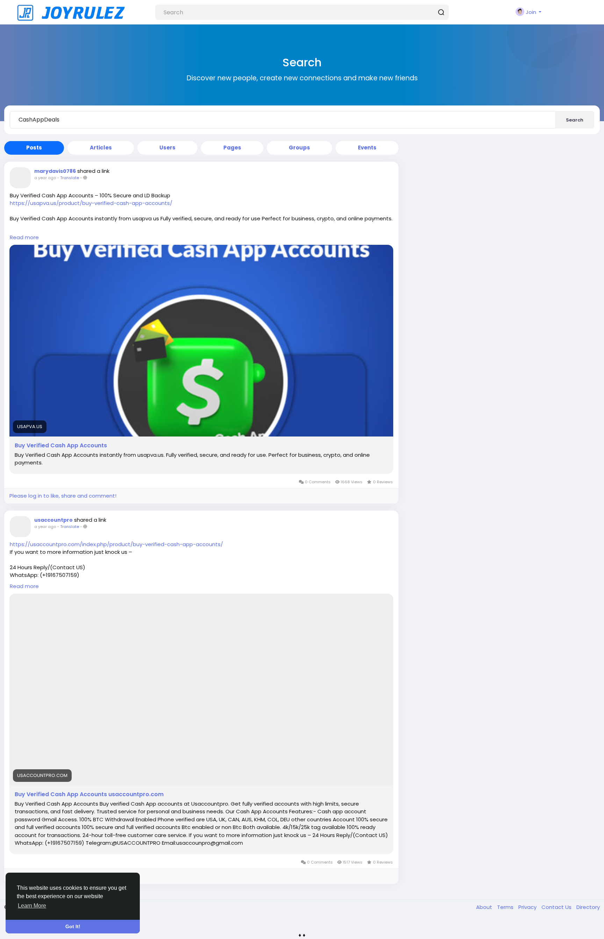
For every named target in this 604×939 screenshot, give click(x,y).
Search (574, 120)
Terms (506, 907)
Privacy (528, 907)
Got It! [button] (72, 926)
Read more (24, 237)
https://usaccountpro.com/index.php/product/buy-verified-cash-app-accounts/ (116, 544)
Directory (588, 907)
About (485, 907)
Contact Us (557, 907)
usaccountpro (53, 519)
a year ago (45, 178)
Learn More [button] (32, 906)
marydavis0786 (55, 171)
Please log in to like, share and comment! (62, 495)
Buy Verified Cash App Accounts (61, 445)
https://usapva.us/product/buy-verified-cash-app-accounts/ (91, 203)
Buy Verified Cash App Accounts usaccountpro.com (89, 794)
